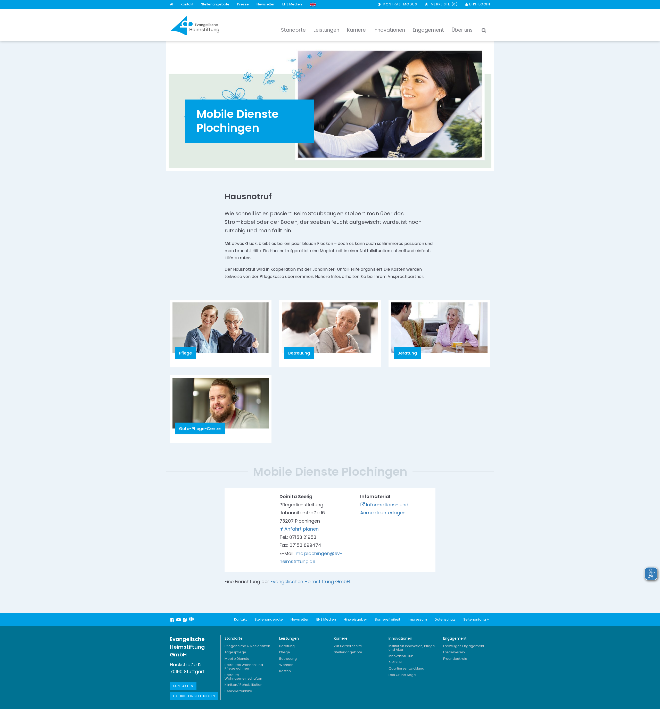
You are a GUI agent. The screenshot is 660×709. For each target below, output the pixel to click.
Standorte (234, 638)
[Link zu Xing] (185, 620)
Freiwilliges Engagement (463, 646)
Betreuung (288, 658)
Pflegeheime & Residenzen (247, 646)
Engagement (455, 638)
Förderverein (454, 652)
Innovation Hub (401, 656)
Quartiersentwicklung (406, 668)
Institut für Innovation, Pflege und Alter (412, 648)
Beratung (287, 646)
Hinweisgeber (355, 619)
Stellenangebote (215, 4)
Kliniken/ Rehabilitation (243, 684)
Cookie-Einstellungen (194, 696)
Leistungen (289, 638)
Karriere (341, 638)
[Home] (171, 4)
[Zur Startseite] (195, 25)
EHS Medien (292, 4)
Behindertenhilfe (238, 691)
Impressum (417, 619)
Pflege (284, 652)
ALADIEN (395, 662)
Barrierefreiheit (387, 619)
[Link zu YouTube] (179, 620)
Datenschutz (445, 619)
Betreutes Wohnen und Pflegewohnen (244, 666)
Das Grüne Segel (403, 674)
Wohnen (286, 664)
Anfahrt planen (301, 529)
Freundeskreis (455, 658)
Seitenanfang (475, 619)
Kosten (285, 671)
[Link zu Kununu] (191, 619)
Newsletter (266, 4)
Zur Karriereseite (348, 646)
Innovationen (400, 638)
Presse (243, 4)
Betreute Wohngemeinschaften (243, 676)
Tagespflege (235, 652)
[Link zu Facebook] (173, 620)
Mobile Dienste (237, 658)
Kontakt (187, 4)
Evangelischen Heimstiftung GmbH (310, 581)
